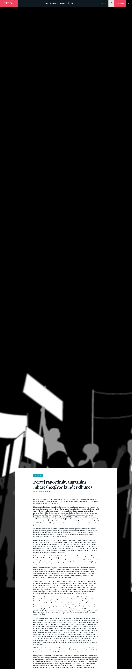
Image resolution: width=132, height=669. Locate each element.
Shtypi (79, 3)
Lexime (63, 3)
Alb (102, 3)
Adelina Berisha (38, 491)
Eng (105, 3)
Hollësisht (54, 3)
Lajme (46, 3)
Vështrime (71, 3)
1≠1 (129, 3)
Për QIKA (120, 3)
